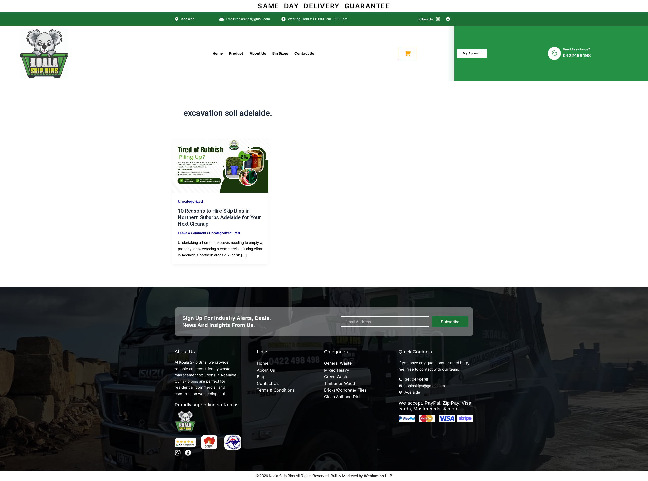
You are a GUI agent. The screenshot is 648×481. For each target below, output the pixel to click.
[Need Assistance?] (554, 53)
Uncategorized (190, 201)
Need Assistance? (576, 49)
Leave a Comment (192, 233)
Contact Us (304, 53)
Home (218, 53)
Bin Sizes (280, 53)
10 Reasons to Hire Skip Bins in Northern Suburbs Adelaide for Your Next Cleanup (219, 217)
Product (236, 53)
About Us (258, 53)
